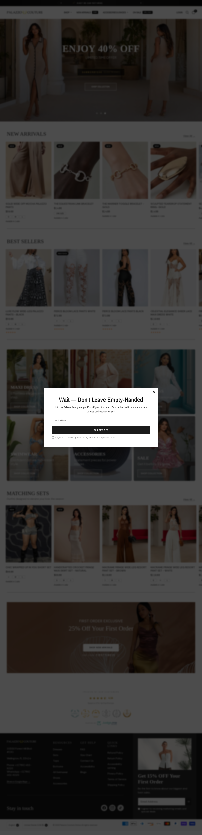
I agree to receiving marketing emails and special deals (85, 437)
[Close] (154, 392)
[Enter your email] (101, 430)
